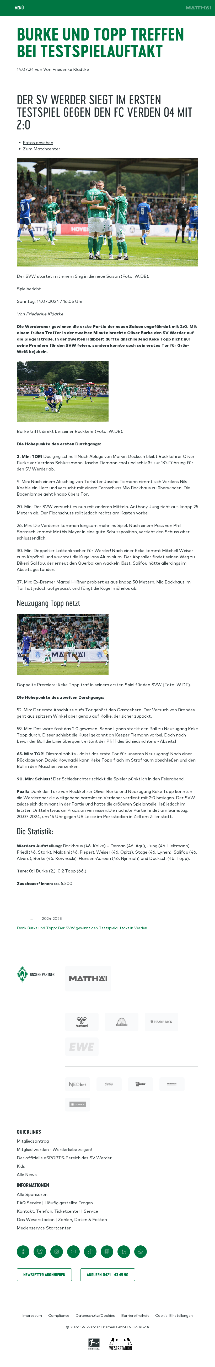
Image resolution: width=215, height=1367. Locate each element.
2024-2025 (52, 918)
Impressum (32, 1315)
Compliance (58, 1315)
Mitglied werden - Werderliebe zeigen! (54, 1149)
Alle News (27, 1174)
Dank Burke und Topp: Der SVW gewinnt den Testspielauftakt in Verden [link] (82, 927)
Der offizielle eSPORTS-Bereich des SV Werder (64, 1157)
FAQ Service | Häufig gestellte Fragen (55, 1202)
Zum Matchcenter (41, 148)
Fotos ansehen (38, 142)
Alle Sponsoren (32, 1194)
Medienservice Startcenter (44, 1228)
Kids (21, 1166)
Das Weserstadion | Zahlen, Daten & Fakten (62, 1219)
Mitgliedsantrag (33, 1141)
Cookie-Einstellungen (174, 1315)
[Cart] (160, 8)
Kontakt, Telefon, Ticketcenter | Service (57, 1211)
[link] (198, 8)
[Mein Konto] (175, 8)
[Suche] (145, 8)
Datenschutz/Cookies (95, 1315)
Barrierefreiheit (135, 1315)
